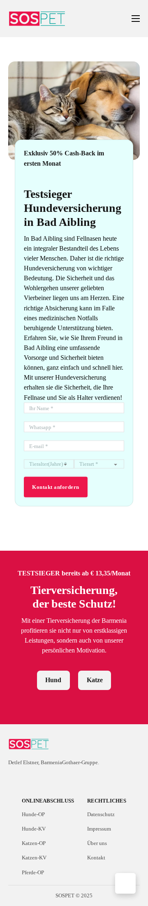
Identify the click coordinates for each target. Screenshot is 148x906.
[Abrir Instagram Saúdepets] (27, 779)
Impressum (99, 829)
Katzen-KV (34, 857)
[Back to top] (125, 883)
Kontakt (96, 857)
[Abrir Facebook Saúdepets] (13, 779)
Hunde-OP (33, 814)
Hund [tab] (53, 679)
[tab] (53, 680)
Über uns (97, 843)
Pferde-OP (33, 872)
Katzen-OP (34, 843)
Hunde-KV (34, 829)
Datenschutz (101, 814)
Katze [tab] (95, 679)
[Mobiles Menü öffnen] (136, 18)
